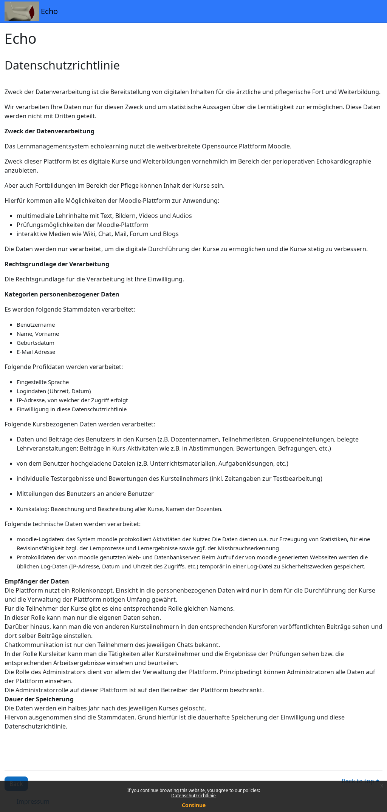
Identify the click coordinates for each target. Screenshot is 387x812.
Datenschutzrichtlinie (193, 795)
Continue (194, 805)
